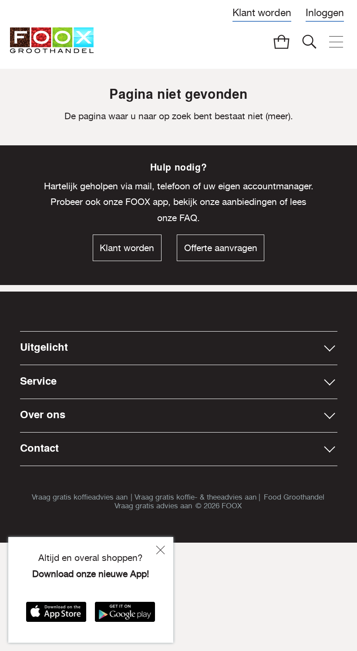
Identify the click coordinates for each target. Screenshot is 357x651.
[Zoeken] (309, 41)
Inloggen (325, 12)
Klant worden (261, 12)
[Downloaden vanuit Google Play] (125, 616)
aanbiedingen (249, 201)
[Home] (52, 42)
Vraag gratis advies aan (153, 505)
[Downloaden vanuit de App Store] (56, 616)
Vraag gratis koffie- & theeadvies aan (195, 497)
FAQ (188, 217)
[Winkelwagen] (281, 41)
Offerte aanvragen (220, 247)
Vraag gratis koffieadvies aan (80, 497)
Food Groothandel (294, 497)
